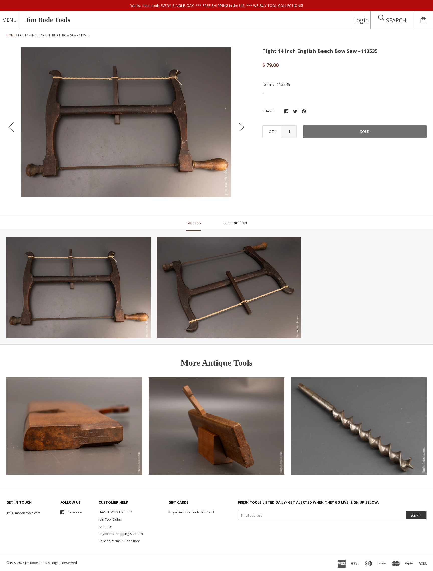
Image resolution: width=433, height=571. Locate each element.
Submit (416, 515)
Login (361, 20)
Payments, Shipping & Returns (122, 533)
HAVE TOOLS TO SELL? (115, 512)
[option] (126, 122)
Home (10, 35)
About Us (106, 526)
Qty (272, 131)
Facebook (75, 512)
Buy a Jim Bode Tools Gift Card (191, 512)
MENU (9, 19)
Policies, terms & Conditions (120, 541)
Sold (365, 131)
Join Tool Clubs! (110, 519)
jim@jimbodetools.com (23, 513)
